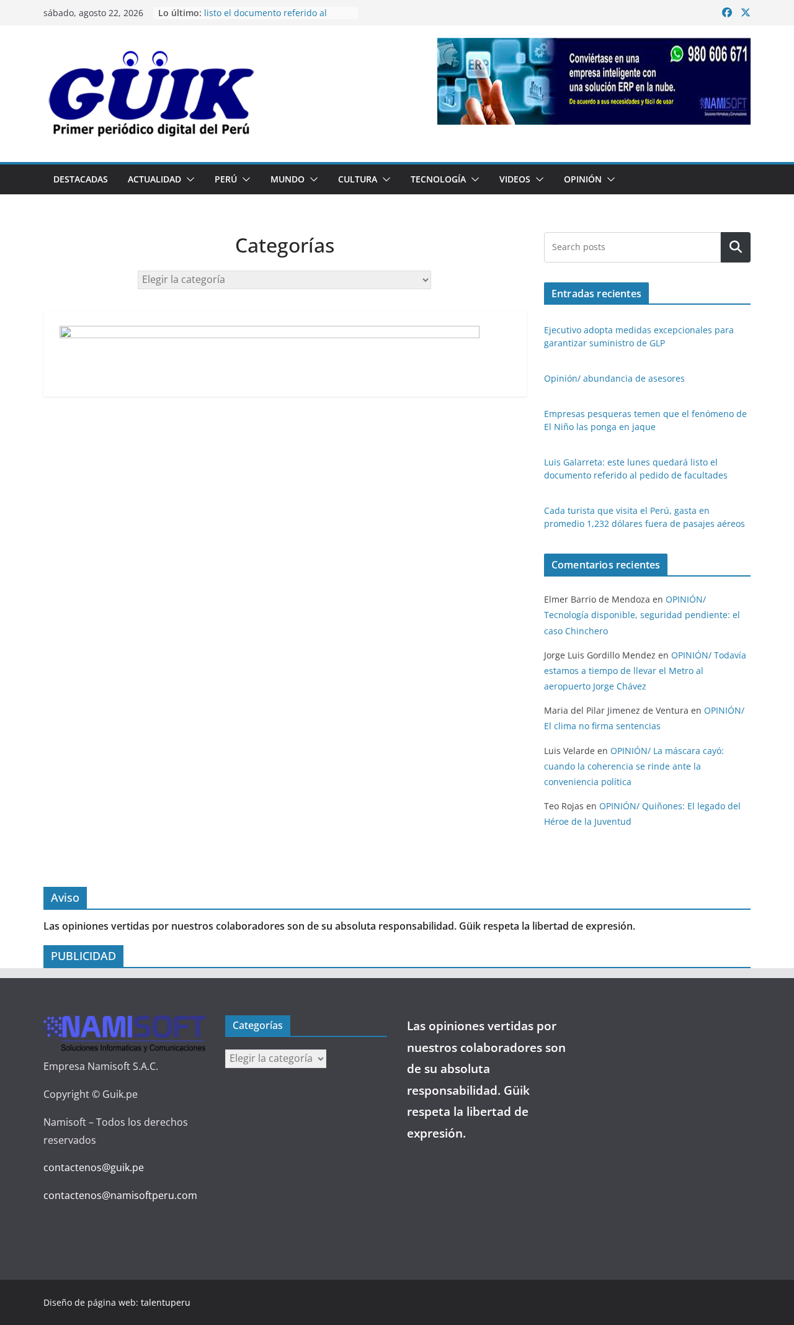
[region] (594, 81)
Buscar (735, 247)
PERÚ (226, 179)
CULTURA (357, 179)
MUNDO (287, 179)
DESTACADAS (80, 179)
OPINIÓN (583, 179)
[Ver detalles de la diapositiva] (594, 81)
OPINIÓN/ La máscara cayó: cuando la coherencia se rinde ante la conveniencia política (634, 766)
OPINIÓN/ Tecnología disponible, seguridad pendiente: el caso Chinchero (642, 614)
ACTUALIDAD (154, 179)
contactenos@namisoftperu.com (120, 1195)
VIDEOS (514, 179)
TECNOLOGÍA (438, 179)
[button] (188, 179)
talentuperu (165, 1302)
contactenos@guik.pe (93, 1167)
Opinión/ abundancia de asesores (614, 378)
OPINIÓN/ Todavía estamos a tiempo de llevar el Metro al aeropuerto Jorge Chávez (645, 670)
